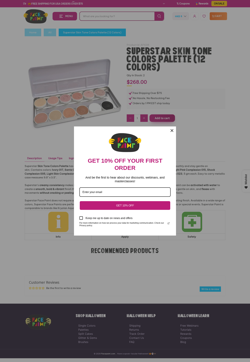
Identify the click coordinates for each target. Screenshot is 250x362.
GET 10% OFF (125, 205)
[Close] (172, 130)
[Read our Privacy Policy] (168, 223)
